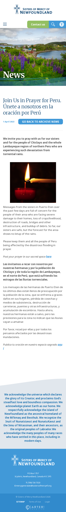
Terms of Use (35, 501)
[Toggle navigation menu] (5, 25)
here (48, 256)
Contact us (38, 24)
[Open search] (53, 24)
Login (47, 501)
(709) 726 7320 (33, 482)
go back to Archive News (40, 121)
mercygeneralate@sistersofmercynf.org (33, 485)
